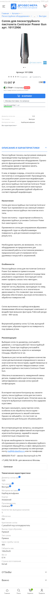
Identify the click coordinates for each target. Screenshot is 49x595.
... (34, 16)
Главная (5, 13)
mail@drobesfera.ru (16, 451)
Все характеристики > (9, 125)
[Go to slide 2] (25, 67)
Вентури (42, 16)
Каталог (15, 13)
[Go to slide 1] (23, 67)
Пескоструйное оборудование (15, 16)
